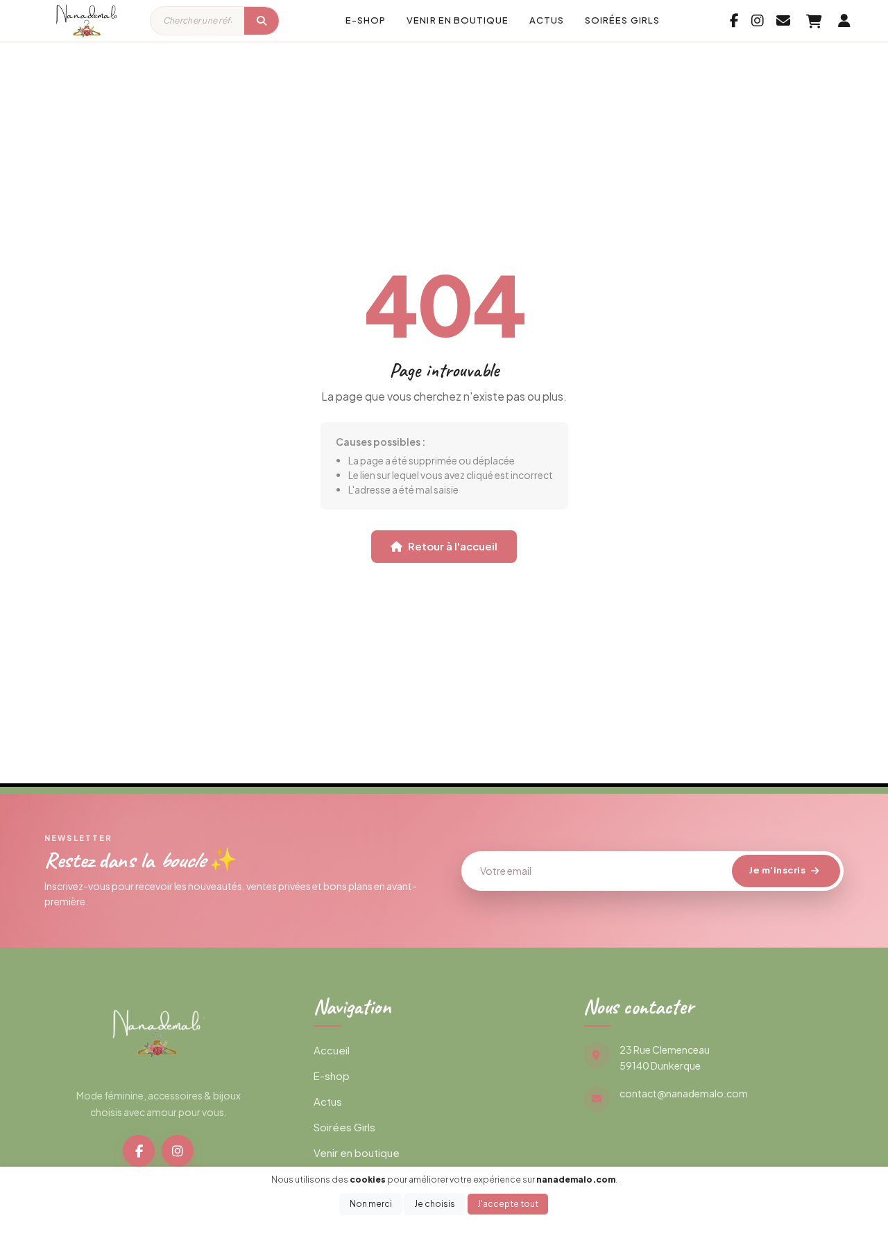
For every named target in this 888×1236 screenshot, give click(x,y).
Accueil (332, 1049)
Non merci (371, 1204)
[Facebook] (139, 1151)
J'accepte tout (507, 1204)
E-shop (365, 20)
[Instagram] (178, 1151)
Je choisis (434, 1204)
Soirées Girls (622, 20)
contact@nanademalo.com (684, 1093)
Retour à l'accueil (452, 545)
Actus (546, 20)
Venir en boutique (458, 20)
